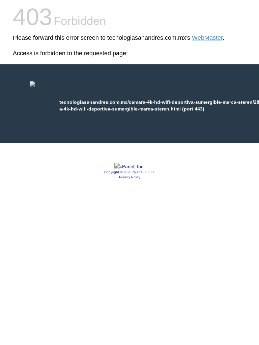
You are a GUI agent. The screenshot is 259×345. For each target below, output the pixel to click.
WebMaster (207, 37)
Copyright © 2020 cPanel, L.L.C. (129, 172)
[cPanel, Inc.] (129, 166)
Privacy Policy (129, 177)
